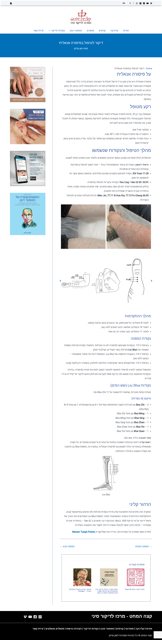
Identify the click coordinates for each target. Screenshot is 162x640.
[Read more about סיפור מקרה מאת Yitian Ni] (135, 577)
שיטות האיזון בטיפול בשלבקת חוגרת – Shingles (80, 590)
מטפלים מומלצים (55, 628)
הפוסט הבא (67, 546)
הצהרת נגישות (74, 628)
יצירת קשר (38, 628)
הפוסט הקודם (143, 546)
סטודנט (129, 628)
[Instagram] (140, 3)
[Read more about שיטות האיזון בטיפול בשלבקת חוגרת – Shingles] (82, 577)
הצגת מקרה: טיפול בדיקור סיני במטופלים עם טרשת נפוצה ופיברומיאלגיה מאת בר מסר (106, 591)
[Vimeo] (151, 3)
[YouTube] (147, 3)
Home (149, 68)
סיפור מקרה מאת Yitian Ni (134, 589)
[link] (124, 3)
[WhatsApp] (137, 3)
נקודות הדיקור (91, 628)
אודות (149, 628)
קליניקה (140, 628)
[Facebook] (144, 3)
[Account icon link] (11, 3)
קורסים (120, 628)
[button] (130, 3)
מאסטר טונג (107, 628)
